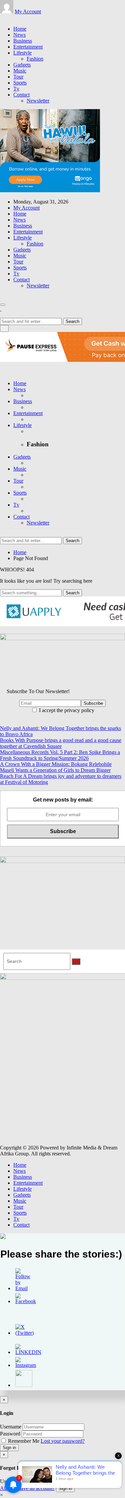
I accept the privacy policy (66, 710)
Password (10, 1433)
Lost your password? (63, 1441)
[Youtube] (14, 17)
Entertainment (28, 47)
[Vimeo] (18, 17)
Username (10, 1426)
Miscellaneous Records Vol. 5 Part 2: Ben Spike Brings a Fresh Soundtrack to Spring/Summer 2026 (60, 755)
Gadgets (22, 65)
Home (19, 29)
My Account (28, 11)
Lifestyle (22, 53)
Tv (16, 88)
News (19, 35)
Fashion (35, 59)
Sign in (9, 1447)
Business (22, 41)
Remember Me (24, 1441)
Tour (18, 76)
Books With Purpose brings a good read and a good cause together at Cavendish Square (60, 743)
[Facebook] (2, 17)
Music (19, 71)
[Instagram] (10, 17)
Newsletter (38, 100)
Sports (20, 82)
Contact (21, 94)
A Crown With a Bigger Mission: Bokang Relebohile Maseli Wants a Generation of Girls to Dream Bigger (56, 767)
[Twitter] (6, 17)
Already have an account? (27, 1488)
